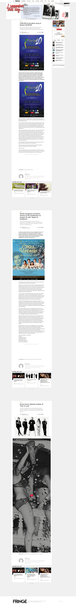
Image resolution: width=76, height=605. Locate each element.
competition (25, 169)
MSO (33, 359)
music (35, 359)
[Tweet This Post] (39, 32)
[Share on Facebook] (37, 32)
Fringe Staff (27, 174)
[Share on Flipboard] (41, 32)
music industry (39, 359)
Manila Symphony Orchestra (27, 359)
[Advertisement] (32, 160)
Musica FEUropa (30, 169)
